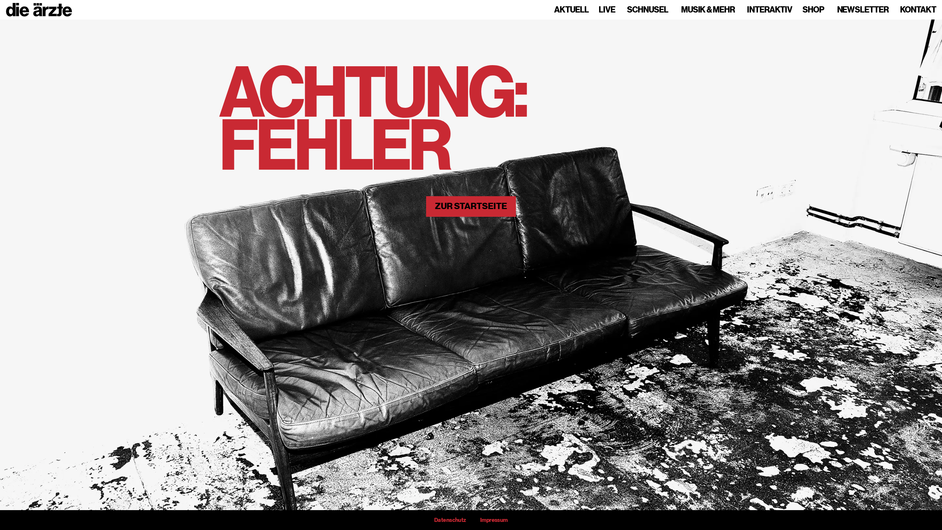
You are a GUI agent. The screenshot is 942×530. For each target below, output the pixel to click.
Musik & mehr (708, 10)
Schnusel (647, 10)
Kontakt (918, 10)
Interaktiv (769, 10)
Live (607, 10)
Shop (813, 10)
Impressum (494, 520)
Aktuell (571, 10)
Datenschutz (450, 520)
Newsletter (863, 10)
